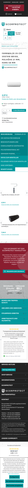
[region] (14, 84)
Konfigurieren (14, 477)
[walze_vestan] (14, 84)
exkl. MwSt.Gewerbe (18, 33)
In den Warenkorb (19, 110)
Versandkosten (20, 424)
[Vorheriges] (1, 192)
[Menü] (9, 29)
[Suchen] (5, 33)
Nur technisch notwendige (14, 481)
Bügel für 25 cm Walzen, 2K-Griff (10, 195)
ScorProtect (7, 2)
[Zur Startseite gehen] (14, 24)
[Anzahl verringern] (3, 110)
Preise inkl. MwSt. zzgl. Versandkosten (14, 99)
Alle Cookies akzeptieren (14, 485)
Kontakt (21, 2)
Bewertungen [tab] (7, 169)
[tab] (14, 144)
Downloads (15, 2)
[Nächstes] (27, 192)
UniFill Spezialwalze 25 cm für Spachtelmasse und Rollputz (14, 225)
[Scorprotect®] (14, 67)
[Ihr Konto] (5, 37)
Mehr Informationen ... (14, 473)
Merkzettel (19, 14)
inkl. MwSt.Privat (11, 33)
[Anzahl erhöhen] (9, 110)
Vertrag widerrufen (9, 370)
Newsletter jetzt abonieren (15, 271)
